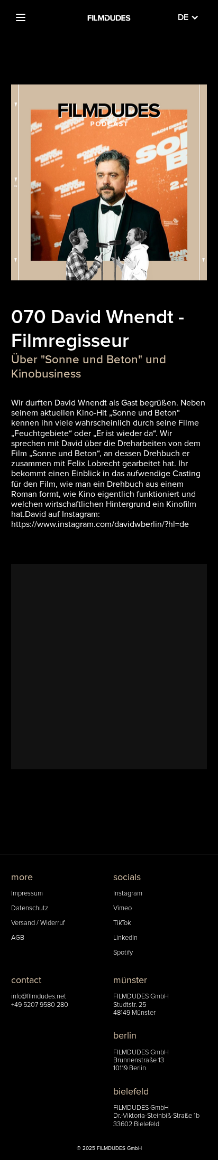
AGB (17, 938)
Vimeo (122, 908)
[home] (109, 17)
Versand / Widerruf (38, 923)
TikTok (122, 923)
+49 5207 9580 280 (39, 1005)
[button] (20, 17)
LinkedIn (125, 938)
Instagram (127, 894)
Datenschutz (29, 908)
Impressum (27, 894)
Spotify (123, 953)
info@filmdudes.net (38, 997)
